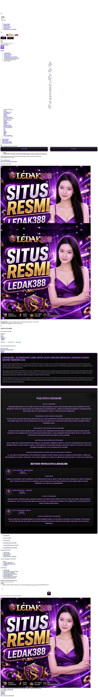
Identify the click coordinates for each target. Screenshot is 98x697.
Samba (5, 121)
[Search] (2, 47)
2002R (5, 131)
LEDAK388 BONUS (8, 562)
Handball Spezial (7, 119)
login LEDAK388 (41, 372)
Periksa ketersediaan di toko (7, 349)
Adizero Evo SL (7, 125)
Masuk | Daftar (6, 24)
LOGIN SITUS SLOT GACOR (10, 545)
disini (9, 323)
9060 (4, 134)
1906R (5, 132)
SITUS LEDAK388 (6, 141)
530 (4, 128)
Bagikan (2, 351)
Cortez (4, 110)
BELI (2, 336)
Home (4, 152)
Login (3, 38)
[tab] (49, 50)
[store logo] (12, 36)
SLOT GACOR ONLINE (9, 578)
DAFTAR (24, 149)
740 (4, 130)
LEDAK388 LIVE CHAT (9, 564)
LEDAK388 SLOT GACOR (10, 576)
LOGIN (73, 149)
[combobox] (7, 43)
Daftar (10, 38)
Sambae (5, 123)
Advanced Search (5, 44)
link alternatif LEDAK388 (19, 377)
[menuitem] (7, 53)
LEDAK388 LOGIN (7, 143)
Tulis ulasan (18, 342)
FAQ (4, 561)
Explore (2, 50)
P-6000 (5, 114)
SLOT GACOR (7, 26)
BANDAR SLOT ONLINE (9, 29)
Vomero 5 (5, 116)
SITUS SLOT (6, 28)
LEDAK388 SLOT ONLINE (10, 547)
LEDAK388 (6, 25)
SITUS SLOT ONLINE (9, 572)
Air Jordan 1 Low (7, 112)
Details (2, 352)
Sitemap (5, 565)
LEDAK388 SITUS (8, 575)
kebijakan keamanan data (32, 584)
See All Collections (7, 117)
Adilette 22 (5, 122)
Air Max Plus (6, 113)
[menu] (49, 94)
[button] (4, 226)
